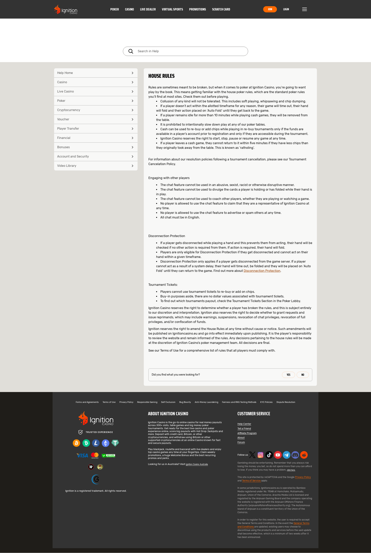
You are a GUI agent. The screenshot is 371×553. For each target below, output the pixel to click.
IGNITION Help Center (185, 33)
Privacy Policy (126, 402)
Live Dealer (148, 9)
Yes (288, 375)
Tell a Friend (244, 428)
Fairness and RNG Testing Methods (239, 402)
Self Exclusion (168, 402)
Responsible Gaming (147, 402)
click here (291, 470)
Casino (129, 9)
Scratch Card (221, 9)
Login (286, 9)
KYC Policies (266, 402)
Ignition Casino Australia (197, 464)
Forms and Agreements (87, 402)
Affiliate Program (247, 433)
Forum (241, 442)
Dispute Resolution (286, 402)
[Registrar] (96, 479)
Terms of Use (109, 402)
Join (270, 9)
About (241, 438)
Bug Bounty (185, 402)
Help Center (244, 424)
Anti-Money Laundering (206, 402)
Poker (114, 9)
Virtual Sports (172, 9)
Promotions (197, 9)
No (302, 375)
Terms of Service (251, 480)
